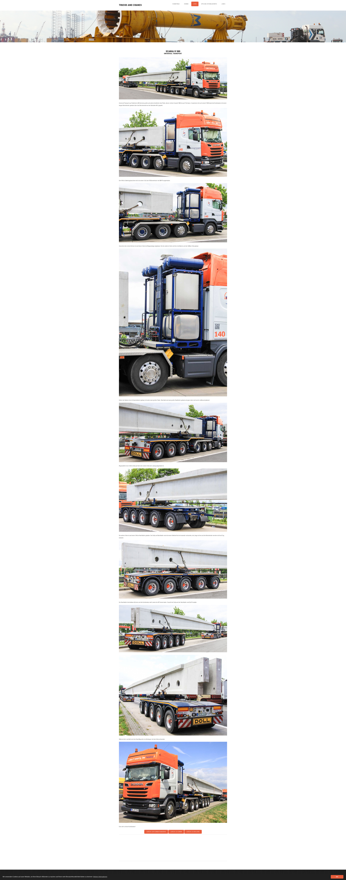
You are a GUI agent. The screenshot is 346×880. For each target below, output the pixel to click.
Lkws (195, 4)
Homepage (176, 4)
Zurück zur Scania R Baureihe (156, 832)
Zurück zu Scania (176, 832)
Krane (186, 4)
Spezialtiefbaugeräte (209, 4)
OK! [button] (337, 876)
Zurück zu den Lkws (192, 832)
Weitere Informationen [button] (100, 876)
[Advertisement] (173, 847)
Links (223, 4)
